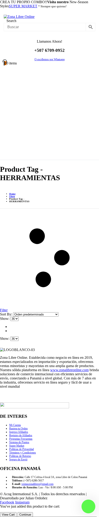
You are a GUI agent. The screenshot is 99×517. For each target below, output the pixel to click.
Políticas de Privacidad (21, 449)
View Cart (8, 514)
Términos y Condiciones (22, 452)
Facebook (7, 502)
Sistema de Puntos (19, 442)
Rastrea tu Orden (18, 428)
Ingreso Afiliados (18, 432)
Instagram (22, 502)
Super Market (16, 445)
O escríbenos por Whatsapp (50, 59)
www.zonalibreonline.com (69, 370)
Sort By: (6, 314)
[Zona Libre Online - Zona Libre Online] (19, 17)
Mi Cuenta (15, 425)
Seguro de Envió (18, 459)
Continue (25, 514)
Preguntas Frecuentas (20, 438)
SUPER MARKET (23, 6)
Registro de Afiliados (20, 435)
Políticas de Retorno (20, 456)
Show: (5, 319)
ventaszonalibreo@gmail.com (37, 484)
